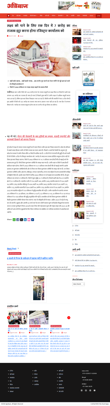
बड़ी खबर (18, 16)
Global (91, 16)
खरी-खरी (47, 16)
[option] (17, 331)
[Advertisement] (38, 120)
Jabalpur (87, 385)
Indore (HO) (89, 372)
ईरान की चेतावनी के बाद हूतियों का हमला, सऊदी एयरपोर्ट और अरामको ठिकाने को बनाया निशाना (38, 138)
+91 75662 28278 (87, 386)
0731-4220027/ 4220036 (89, 373)
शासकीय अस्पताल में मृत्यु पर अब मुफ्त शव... (38, 330)
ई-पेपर (98, 16)
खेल (67, 16)
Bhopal (87, 378)
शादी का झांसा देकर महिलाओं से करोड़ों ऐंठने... (60, 330)
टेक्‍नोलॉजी (85, 16)
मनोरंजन (53, 16)
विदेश (41, 16)
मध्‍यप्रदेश (25, 16)
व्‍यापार (78, 16)
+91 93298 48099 (87, 380)
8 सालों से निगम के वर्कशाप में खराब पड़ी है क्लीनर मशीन (30, 258)
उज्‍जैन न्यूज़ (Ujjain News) (14, 21)
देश (13, 16)
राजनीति (72, 16)
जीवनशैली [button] (60, 16)
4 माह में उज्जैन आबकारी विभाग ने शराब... (17, 330)
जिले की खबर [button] (33, 16)
